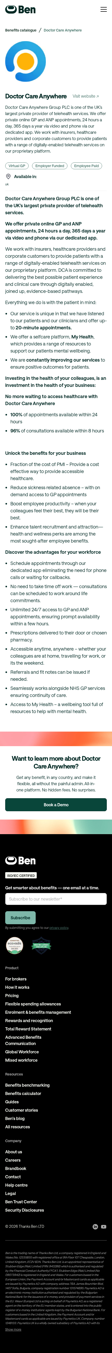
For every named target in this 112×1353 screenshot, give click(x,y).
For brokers (16, 978)
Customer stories (21, 1109)
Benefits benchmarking (27, 1085)
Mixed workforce (21, 1060)
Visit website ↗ (86, 95)
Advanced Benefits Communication (23, 1040)
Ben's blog (15, 1118)
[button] (104, 9)
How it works (17, 987)
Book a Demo (56, 804)
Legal (10, 1193)
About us (13, 1151)
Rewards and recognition (29, 1020)
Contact (13, 1176)
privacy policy (58, 927)
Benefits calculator (23, 1093)
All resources (17, 1126)
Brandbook (15, 1168)
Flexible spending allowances (33, 1003)
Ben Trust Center (21, 1201)
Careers (13, 1159)
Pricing (12, 995)
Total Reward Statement (28, 1028)
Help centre (16, 1184)
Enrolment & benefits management (38, 1012)
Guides (12, 1101)
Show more (13, 1329)
